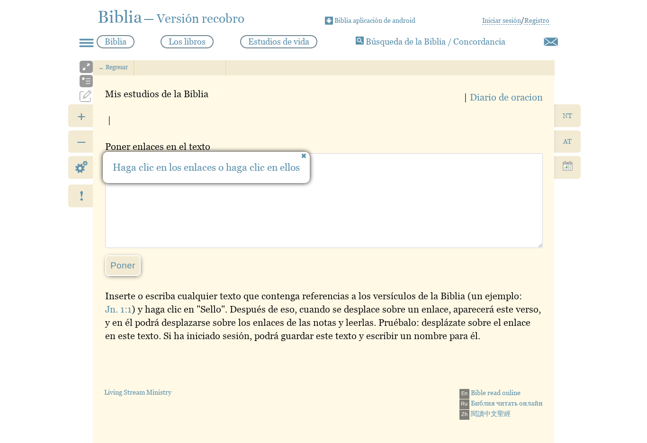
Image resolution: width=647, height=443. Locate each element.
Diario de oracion (506, 97)
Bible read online (491, 393)
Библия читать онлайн (502, 403)
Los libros (187, 41)
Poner (122, 265)
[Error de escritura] (551, 41)
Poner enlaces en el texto (157, 146)
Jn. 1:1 (118, 309)
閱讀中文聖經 (486, 413)
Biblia (115, 41)
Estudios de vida (278, 41)
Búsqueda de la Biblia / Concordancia (434, 41)
